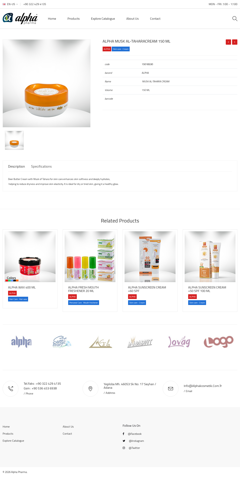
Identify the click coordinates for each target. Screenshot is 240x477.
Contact (155, 18)
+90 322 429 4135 (34, 4)
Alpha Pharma (19, 472)
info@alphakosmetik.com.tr (203, 386)
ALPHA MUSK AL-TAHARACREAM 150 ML (136, 41)
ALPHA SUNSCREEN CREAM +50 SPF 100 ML (207, 289)
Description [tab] (16, 166)
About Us (132, 18)
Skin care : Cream (120, 49)
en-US (11, 4)
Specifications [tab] (41, 166)
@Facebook (134, 433)
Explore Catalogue (103, 18)
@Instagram (136, 440)
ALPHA (107, 49)
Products (73, 18)
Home (52, 18)
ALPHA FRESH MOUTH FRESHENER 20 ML (83, 289)
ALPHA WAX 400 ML (22, 287)
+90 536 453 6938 (44, 388)
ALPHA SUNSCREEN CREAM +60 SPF (147, 289)
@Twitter (134, 447)
